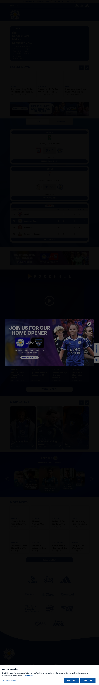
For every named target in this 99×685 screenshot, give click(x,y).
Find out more (29, 675)
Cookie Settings (9, 680)
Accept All (71, 680)
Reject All (88, 680)
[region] (49, 675)
